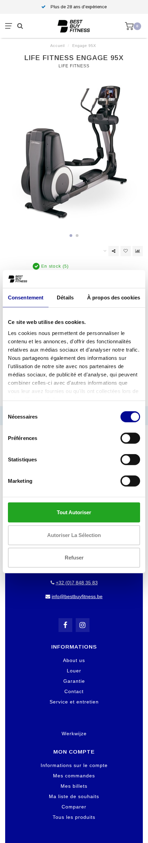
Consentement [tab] (25, 297)
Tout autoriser (74, 512)
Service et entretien (74, 702)
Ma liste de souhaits (74, 796)
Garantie (74, 681)
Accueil (57, 46)
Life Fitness (74, 66)
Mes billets (74, 786)
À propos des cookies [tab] (113, 297)
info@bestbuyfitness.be (77, 596)
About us (74, 660)
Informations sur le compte (74, 765)
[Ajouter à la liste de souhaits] (125, 251)
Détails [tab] (65, 297)
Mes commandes (74, 775)
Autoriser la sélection (74, 535)
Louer (74, 670)
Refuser (74, 558)
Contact (74, 691)
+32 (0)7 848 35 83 (77, 582)
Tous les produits (74, 817)
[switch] (130, 438)
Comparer (74, 807)
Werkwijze (74, 733)
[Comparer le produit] (138, 251)
